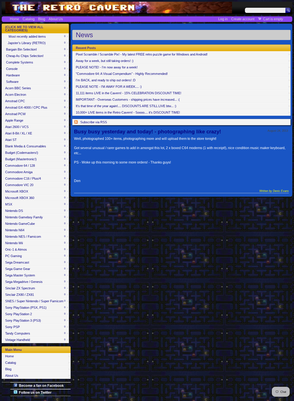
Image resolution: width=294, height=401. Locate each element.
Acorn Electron (35, 94)
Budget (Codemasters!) (35, 152)
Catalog (29, 19)
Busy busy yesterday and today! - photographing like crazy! (147, 131)
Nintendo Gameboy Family (35, 217)
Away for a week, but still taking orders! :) (104, 61)
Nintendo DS (35, 211)
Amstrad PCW (35, 114)
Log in (223, 19)
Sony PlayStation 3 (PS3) (35, 320)
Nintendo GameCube (35, 223)
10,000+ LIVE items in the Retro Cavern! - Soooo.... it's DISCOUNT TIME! (128, 112)
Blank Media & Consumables (35, 146)
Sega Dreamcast (35, 262)
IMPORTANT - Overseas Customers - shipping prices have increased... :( (128, 99)
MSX (35, 204)
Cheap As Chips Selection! (35, 56)
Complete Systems (35, 62)
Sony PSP (35, 327)
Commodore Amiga (35, 172)
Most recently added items (35, 36)
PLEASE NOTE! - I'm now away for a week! (107, 67)
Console (35, 69)
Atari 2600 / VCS (35, 127)
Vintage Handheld (35, 340)
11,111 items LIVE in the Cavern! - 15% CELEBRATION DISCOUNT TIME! (128, 93)
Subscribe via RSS (93, 122)
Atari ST (35, 140)
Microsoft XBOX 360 (35, 198)
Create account (242, 19)
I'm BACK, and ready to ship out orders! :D (106, 80)
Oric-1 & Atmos (35, 249)
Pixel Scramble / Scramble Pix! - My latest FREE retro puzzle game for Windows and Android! (141, 54)
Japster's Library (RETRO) (35, 43)
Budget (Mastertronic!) (35, 159)
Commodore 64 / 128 (35, 165)
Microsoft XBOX (35, 191)
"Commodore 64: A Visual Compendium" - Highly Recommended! (122, 74)
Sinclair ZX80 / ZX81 (35, 294)
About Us (56, 19)
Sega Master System (35, 275)
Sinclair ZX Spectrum (35, 288)
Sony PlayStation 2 (35, 314)
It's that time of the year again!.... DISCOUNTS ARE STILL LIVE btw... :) (126, 106)
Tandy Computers (35, 333)
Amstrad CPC (35, 101)
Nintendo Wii (35, 243)
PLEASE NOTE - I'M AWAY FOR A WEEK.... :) (109, 86)
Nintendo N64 (35, 230)
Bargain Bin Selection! (35, 49)
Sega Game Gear (35, 269)
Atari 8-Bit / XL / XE (35, 133)
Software (35, 81)
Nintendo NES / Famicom (35, 236)
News (84, 35)
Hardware (35, 75)
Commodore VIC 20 (35, 185)
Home (14, 19)
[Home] (118, 10)
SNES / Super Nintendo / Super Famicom (35, 301)
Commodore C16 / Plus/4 (35, 178)
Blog (41, 19)
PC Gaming (35, 256)
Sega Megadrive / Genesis (35, 282)
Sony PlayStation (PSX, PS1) (35, 307)
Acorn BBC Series (35, 88)
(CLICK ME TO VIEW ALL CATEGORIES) (24, 28)
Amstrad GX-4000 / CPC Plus (35, 107)
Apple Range (35, 120)
